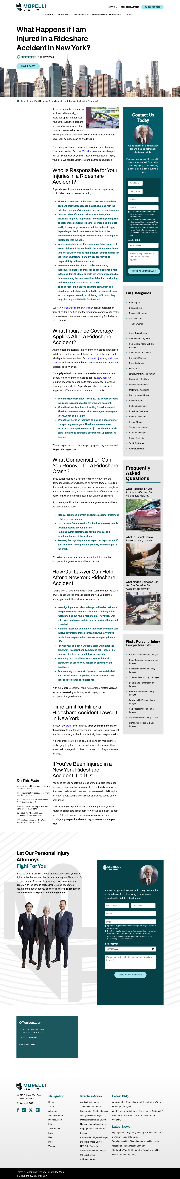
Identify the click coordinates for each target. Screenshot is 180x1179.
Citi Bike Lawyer (87, 1155)
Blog (50, 1142)
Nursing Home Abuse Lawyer (93, 1124)
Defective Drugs (136, 363)
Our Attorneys (63, 14)
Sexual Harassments (138, 427)
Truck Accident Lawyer (90, 1106)
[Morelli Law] (32, 7)
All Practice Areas (88, 1159)
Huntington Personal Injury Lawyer (141, 725)
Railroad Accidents (138, 406)
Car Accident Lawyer (89, 1102)
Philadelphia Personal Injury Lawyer (142, 670)
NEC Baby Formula (89, 1146)
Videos (51, 1146)
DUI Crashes (137, 324)
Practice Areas (81, 14)
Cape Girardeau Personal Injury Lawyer (143, 662)
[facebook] (17, 1110)
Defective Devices (137, 358)
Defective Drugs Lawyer (91, 1142)
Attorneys (52, 1111)
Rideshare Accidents (138, 411)
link (145, 169)
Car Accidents (135, 318)
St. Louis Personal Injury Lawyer (144, 677)
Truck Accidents (136, 443)
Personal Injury (136, 400)
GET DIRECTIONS (27, 1044)
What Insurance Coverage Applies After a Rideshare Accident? (33, 794)
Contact (129, 14)
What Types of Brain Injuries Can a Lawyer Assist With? (137, 1111)
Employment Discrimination (142, 374)
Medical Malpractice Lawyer (93, 1120)
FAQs (50, 1133)
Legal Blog (26, 101)
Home (51, 1102)
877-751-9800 (154, 7)
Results (51, 1124)
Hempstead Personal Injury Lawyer (141, 693)
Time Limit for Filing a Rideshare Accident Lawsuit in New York (30, 814)
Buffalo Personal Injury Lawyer (143, 654)
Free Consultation (130, 7)
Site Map (59, 1172)
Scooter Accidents (137, 416)
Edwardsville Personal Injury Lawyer (142, 702)
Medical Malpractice (138, 384)
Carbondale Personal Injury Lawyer (141, 711)
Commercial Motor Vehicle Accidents (141, 346)
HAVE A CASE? (28, 66)
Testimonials (54, 1128)
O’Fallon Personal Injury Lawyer (143, 717)
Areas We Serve (98, 14)
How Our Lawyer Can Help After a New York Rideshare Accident (32, 807)
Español (112, 7)
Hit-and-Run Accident (139, 379)
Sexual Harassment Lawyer (93, 1150)
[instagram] (37, 1110)
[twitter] (30, 1110)
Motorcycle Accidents (139, 390)
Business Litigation (138, 313)
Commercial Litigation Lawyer (94, 1137)
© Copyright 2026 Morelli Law (31, 1175)
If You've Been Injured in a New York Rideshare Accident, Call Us (31, 821)
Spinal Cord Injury (137, 438)
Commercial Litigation (139, 338)
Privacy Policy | (46, 1172)
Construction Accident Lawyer (94, 1111)
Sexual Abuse (135, 422)
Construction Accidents (140, 352)
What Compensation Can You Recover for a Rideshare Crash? (32, 801)
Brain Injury (134, 302)
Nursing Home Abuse (139, 395)
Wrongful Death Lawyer (91, 1115)
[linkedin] (24, 1110)
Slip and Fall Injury (138, 432)
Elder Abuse (134, 368)
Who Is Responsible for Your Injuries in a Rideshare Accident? (33, 787)
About (48, 14)
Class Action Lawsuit (139, 333)
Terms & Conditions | (27, 1172)
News (50, 1137)
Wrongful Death (136, 448)
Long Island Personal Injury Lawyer (141, 684)
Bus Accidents (135, 308)
